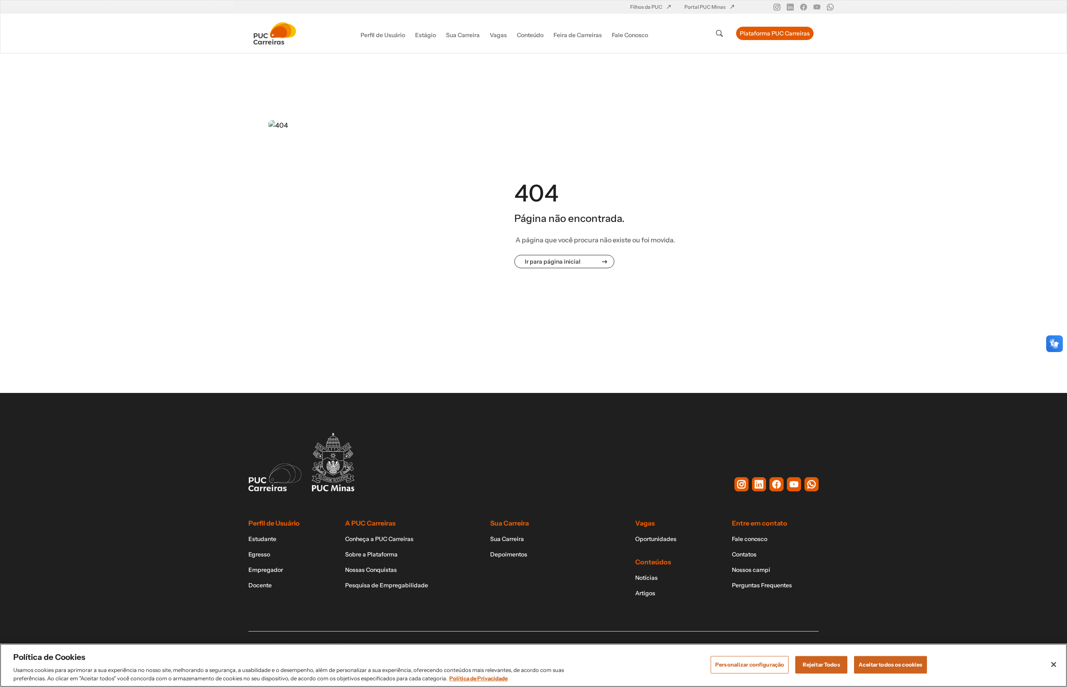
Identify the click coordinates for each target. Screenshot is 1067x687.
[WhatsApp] (830, 7)
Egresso (259, 554)
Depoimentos (508, 554)
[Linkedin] (790, 7)
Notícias (646, 577)
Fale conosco (749, 539)
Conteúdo (530, 35)
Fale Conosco (630, 35)
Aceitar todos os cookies (890, 664)
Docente (260, 585)
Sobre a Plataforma (371, 554)
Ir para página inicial (553, 261)
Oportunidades (655, 539)
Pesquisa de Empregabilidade (386, 585)
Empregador (265, 570)
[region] (533, 665)
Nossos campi (751, 570)
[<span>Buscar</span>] (719, 33)
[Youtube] (817, 7)
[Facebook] (803, 7)
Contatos (744, 554)
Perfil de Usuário (383, 35)
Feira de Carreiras (578, 35)
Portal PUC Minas (705, 7)
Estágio (425, 35)
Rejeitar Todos (821, 664)
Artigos (645, 593)
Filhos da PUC (646, 7)
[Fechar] (1053, 664)
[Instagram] (777, 7)
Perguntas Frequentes (762, 585)
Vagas (498, 35)
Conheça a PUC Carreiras (379, 539)
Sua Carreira (463, 35)
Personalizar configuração (749, 664)
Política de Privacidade (478, 678)
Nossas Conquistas (371, 570)
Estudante (262, 539)
